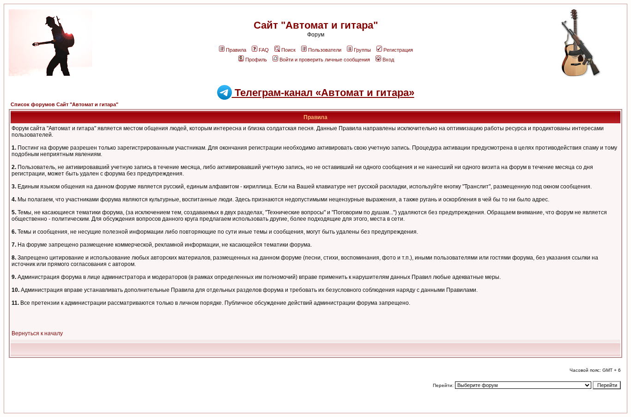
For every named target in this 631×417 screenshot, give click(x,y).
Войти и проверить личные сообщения (324, 59)
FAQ (264, 50)
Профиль (256, 59)
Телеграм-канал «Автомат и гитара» (323, 92)
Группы (362, 50)
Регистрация (398, 50)
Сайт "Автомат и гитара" (316, 25)
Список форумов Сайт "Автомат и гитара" (64, 104)
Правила (236, 50)
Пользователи (324, 50)
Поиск (288, 50)
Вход (388, 59)
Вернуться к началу (37, 333)
